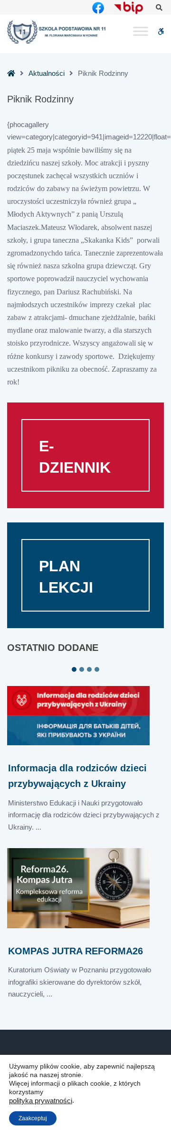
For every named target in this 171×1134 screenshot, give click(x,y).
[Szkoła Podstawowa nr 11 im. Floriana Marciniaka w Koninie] (57, 32)
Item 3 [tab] (89, 669)
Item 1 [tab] (74, 669)
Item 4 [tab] (97, 669)
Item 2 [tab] (81, 669)
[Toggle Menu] (140, 31)
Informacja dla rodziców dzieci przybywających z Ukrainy (77, 776)
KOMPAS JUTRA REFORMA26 (75, 951)
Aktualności (46, 73)
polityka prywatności (40, 1101)
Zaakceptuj (33, 1118)
